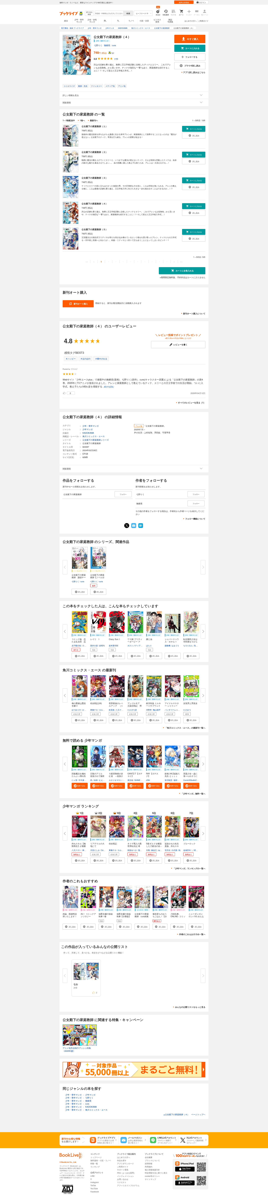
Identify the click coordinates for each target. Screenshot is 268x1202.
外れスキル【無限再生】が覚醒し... (79, 846)
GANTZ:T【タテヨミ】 (134, 774)
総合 (66, 20)
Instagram (94, 1182)
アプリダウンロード (125, 1163)
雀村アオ (177, 780)
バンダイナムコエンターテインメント (180, 709)
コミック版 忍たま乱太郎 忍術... (79, 642)
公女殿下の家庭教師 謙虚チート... (79, 577)
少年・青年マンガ (79, 20)
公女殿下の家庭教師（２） (95, 152)
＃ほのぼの (85, 358)
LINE (92, 1176)
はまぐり (175, 645)
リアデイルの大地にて (97, 844)
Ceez (103, 850)
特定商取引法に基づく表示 (156, 1172)
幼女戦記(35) (96, 703)
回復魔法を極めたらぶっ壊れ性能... (79, 776)
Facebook (94, 1191)
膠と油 (149, 639)
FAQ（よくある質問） (126, 1172)
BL (105, 20)
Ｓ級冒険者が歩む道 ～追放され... (116, 776)
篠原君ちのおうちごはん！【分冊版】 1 (160, 916)
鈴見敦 (111, 709)
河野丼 (149, 709)
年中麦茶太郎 (84, 780)
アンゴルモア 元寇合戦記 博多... (134, 706)
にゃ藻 (74, 780)
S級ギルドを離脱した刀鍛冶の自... (154, 844)
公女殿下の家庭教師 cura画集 (142, 915)
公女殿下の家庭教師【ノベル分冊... (97, 577)
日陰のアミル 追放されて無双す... (97, 776)
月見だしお (95, 850)
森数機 (167, 645)
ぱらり (149, 645)
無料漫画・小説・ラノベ (100, 1160)
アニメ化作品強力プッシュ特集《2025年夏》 (77, 1049)
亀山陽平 (157, 709)
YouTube (94, 1188)
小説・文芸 (144, 20)
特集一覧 (94, 1163)
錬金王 (154, 850)
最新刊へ (94, 120)
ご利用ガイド (203, 21)
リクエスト (121, 1182)
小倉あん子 (87, 645)
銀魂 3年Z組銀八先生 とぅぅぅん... (172, 776)
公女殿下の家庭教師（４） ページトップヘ (184, 1114)
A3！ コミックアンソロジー (88, 915)
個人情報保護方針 (152, 1169)
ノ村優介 (196, 850)
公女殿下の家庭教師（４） (95, 203)
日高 (148, 850)
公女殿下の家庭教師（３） (95, 177)
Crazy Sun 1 (114, 639)
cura (114, 45)
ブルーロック (189, 843)
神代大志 (86, 850)
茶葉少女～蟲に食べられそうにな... (190, 776)
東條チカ (94, 709)
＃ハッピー (71, 358)
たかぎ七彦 (132, 709)
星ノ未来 (94, 780)
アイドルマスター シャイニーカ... (172, 706)
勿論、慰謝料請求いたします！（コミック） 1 (70, 916)
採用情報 (148, 1163)
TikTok (93, 1185)
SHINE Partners (141, 780)
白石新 (174, 850)
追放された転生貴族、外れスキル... (172, 846)
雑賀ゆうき (132, 850)
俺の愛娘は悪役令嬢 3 (79, 704)
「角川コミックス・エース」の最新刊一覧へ (185, 727)
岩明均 (102, 645)
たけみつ (187, 709)
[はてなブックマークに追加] (140, 527)
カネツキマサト (115, 780)
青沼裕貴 (168, 780)
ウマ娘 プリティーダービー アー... (134, 642)
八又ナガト (120, 709)
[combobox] (109, 13)
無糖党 (107, 45)
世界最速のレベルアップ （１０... (116, 706)
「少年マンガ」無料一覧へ (193, 793)
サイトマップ (150, 1179)
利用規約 (148, 1166)
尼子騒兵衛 (76, 645)
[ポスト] (126, 525)
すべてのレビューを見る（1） (191, 402)
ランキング (95, 1166)
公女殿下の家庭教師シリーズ (96, 439)
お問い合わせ (122, 1179)
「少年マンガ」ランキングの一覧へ (189, 868)
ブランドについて (152, 1160)
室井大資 (94, 645)
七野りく (98, 45)
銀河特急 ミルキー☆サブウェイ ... (153, 706)
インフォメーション (125, 1176)
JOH (148, 780)
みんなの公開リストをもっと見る (190, 1006)
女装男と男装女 (190, 703)
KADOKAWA (88, 432)
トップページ (96, 1157)
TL (118, 20)
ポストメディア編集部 (136, 645)
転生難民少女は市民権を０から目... (190, 642)
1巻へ (82, 120)
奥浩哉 (130, 780)
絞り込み (89, 13)
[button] (80, 592)
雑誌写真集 (170, 20)
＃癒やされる (101, 358)
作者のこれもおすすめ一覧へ (192, 934)
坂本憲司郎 (113, 645)
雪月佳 (167, 850)
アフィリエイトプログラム (128, 1185)
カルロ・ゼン (104, 709)
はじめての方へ (191, 21)
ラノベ (131, 20)
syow (160, 850)
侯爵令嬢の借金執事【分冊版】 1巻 (124, 916)
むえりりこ (103, 780)
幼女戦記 (113, 843)
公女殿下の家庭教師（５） (95, 229)
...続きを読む (108, 387)
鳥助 (196, 645)
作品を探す (121, 1160)
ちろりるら (188, 645)
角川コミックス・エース (94, 436)
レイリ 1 (94, 639)
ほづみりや (76, 709)
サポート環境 (122, 1169)
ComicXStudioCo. (190, 780)
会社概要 (148, 1157)
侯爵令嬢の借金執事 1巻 (106, 915)
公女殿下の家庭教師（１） (95, 126)
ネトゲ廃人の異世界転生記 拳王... (134, 846)
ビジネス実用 (157, 20)
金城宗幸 (187, 850)
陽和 (140, 850)
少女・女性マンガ (92, 20)
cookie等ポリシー (152, 1176)
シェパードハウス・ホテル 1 (172, 640)
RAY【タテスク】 (152, 774)
